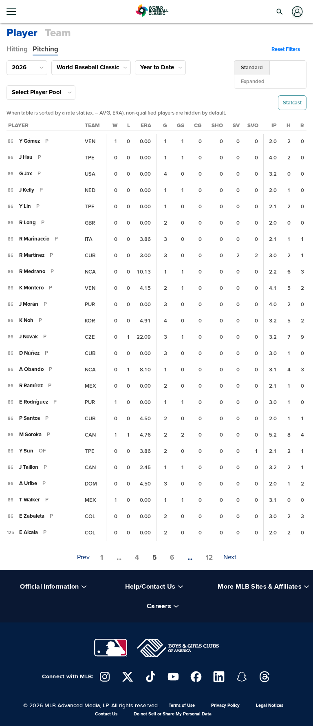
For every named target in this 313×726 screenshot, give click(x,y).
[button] (279, 11)
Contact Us (106, 714)
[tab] (17, 49)
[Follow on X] (127, 676)
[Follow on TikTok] (150, 676)
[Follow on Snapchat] (241, 676)
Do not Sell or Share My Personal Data (173, 714)
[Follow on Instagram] (104, 676)
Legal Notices (269, 705)
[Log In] (296, 11)
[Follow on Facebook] (196, 676)
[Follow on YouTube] (173, 676)
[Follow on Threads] (264, 676)
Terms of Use (182, 705)
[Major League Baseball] (110, 648)
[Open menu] (15, 11)
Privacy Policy (225, 705)
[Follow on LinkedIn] (218, 676)
